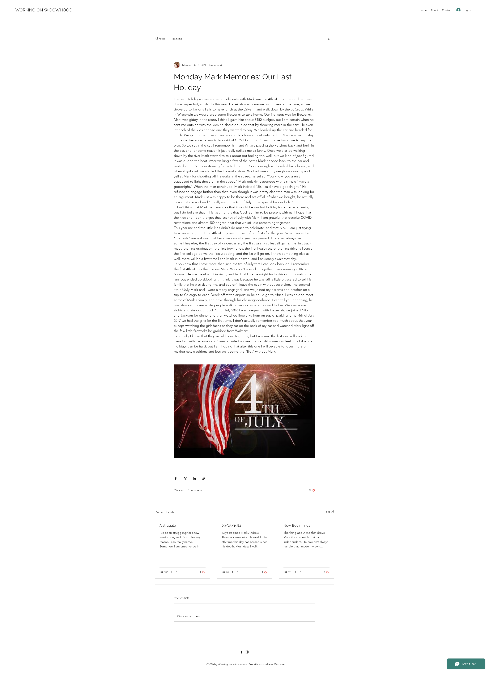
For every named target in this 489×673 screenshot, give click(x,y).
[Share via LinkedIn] (194, 478)
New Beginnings (296, 525)
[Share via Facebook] (175, 478)
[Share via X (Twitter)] (185, 478)
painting (177, 38)
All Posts (160, 38)
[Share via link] (204, 478)
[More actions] (313, 65)
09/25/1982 (231, 525)
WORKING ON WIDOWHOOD (43, 9)
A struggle (167, 525)
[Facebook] (242, 652)
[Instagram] (247, 652)
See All (330, 511)
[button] (329, 38)
